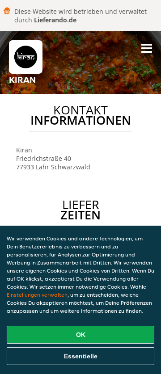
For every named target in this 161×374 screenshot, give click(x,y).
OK (80, 334)
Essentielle (80, 356)
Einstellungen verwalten (37, 294)
